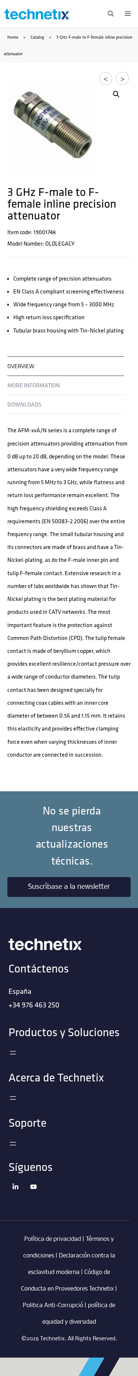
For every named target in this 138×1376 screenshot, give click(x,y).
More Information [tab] (33, 385)
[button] (116, 94)
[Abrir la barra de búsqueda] (108, 14)
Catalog (37, 37)
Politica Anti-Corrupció (53, 1305)
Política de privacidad (52, 1239)
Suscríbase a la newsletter (69, 887)
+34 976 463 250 (33, 1004)
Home (12, 37)
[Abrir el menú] (12, 1052)
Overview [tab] (21, 366)
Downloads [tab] (24, 404)
